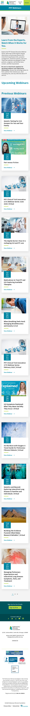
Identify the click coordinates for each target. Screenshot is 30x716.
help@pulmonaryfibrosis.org (15, 637)
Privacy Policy (7, 706)
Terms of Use (16, 706)
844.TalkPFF (13, 635)
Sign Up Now (15, 607)
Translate (25, 706)
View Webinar (8, 130)
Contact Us (15, 640)
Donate (27, 3)
